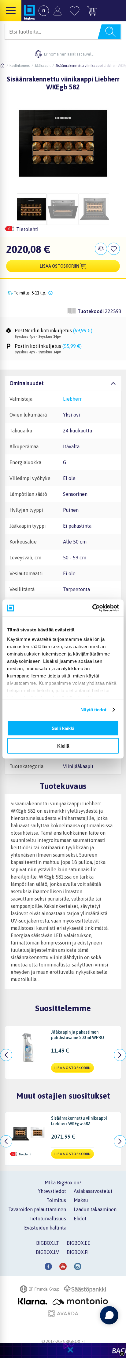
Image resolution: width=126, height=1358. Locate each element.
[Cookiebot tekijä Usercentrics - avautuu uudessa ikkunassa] (92, 608)
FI (43, 11)
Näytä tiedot (93, 709)
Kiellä (63, 746)
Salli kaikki (63, 728)
